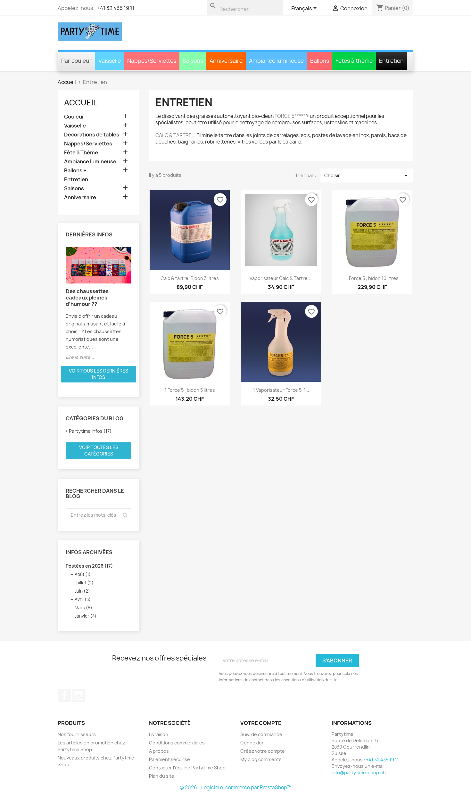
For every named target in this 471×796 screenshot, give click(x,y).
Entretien (76, 179)
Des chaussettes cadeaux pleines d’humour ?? (87, 298)
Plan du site (161, 776)
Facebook (64, 695)
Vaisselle (75, 125)
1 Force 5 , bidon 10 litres (372, 278)
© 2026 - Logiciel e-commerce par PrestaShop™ (236, 787)
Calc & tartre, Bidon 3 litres (190, 278)
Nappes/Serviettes (88, 143)
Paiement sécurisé (169, 759)
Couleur (74, 116)
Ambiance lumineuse (90, 161)
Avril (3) (83, 599)
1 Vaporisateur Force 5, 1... (281, 390)
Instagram (78, 695)
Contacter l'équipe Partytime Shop (187, 768)
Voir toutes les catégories (98, 450)
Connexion (252, 743)
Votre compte (260, 722)
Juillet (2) (84, 583)
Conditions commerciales (177, 743)
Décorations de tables (91, 134)
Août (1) (83, 574)
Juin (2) (82, 591)
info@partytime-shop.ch (359, 772)
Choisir (367, 175)
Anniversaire (80, 197)
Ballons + (75, 170)
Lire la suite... (80, 357)
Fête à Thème (81, 152)
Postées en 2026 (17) (89, 566)
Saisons (74, 188)
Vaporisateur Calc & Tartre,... (281, 278)
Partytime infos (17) (90, 431)
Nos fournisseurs (77, 734)
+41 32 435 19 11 (116, 8)
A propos (159, 751)
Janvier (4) (85, 616)
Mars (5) (83, 608)
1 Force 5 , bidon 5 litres (190, 390)
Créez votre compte (262, 751)
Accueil (80, 102)
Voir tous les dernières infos (98, 374)
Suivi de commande (261, 734)
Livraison (158, 734)
